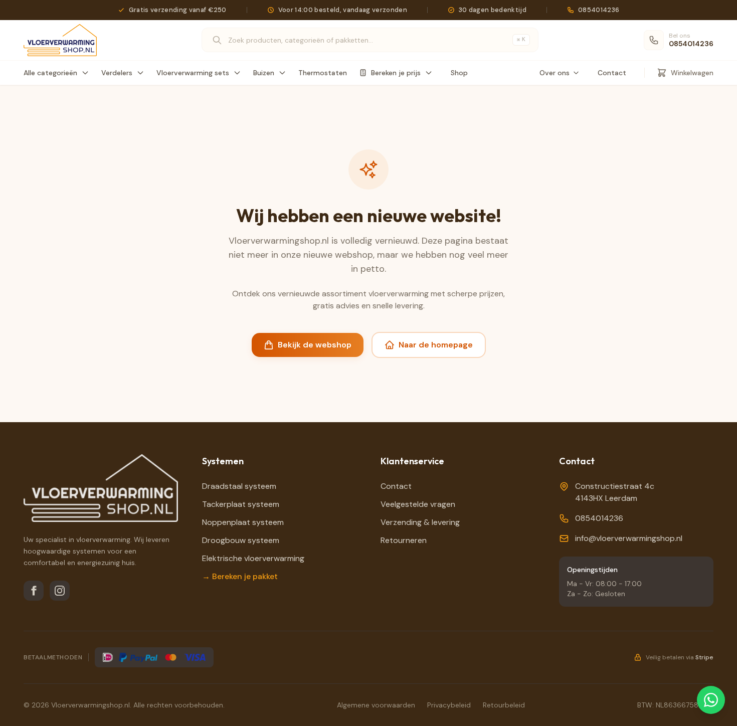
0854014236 (599, 518)
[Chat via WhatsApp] (711, 700)
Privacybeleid (449, 704)
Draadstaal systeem (239, 486)
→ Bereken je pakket (240, 576)
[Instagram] (60, 591)
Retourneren (404, 540)
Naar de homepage (436, 344)
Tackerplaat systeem (240, 504)
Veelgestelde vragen (418, 504)
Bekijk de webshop (314, 344)
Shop (459, 72)
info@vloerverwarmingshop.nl (628, 538)
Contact (612, 72)
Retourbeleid (504, 704)
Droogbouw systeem (240, 540)
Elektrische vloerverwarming (253, 558)
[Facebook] (34, 591)
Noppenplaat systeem (243, 522)
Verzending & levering (420, 522)
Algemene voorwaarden (376, 704)
